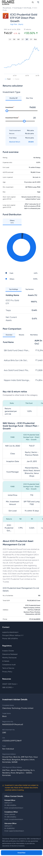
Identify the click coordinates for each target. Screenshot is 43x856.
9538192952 (11, 828)
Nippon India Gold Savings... (17, 380)
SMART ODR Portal (9, 684)
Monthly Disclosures (9, 657)
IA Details (5, 661)
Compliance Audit (9, 664)
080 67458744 (11, 805)
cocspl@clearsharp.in (16, 819)
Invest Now (21, 853)
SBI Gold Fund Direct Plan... (16, 350)
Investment (9, 107)
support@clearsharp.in (10, 632)
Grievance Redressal (9, 654)
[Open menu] (38, 2)
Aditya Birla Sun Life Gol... (16, 360)
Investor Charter (8, 651)
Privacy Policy (7, 671)
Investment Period (12, 118)
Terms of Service (8, 668)
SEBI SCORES (7, 687)
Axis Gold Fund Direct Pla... (16, 370)
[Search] (33, 2)
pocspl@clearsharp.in (16, 808)
